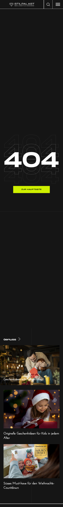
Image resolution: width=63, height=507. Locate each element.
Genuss (10, 339)
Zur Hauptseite (31, 189)
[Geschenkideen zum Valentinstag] (29, 365)
